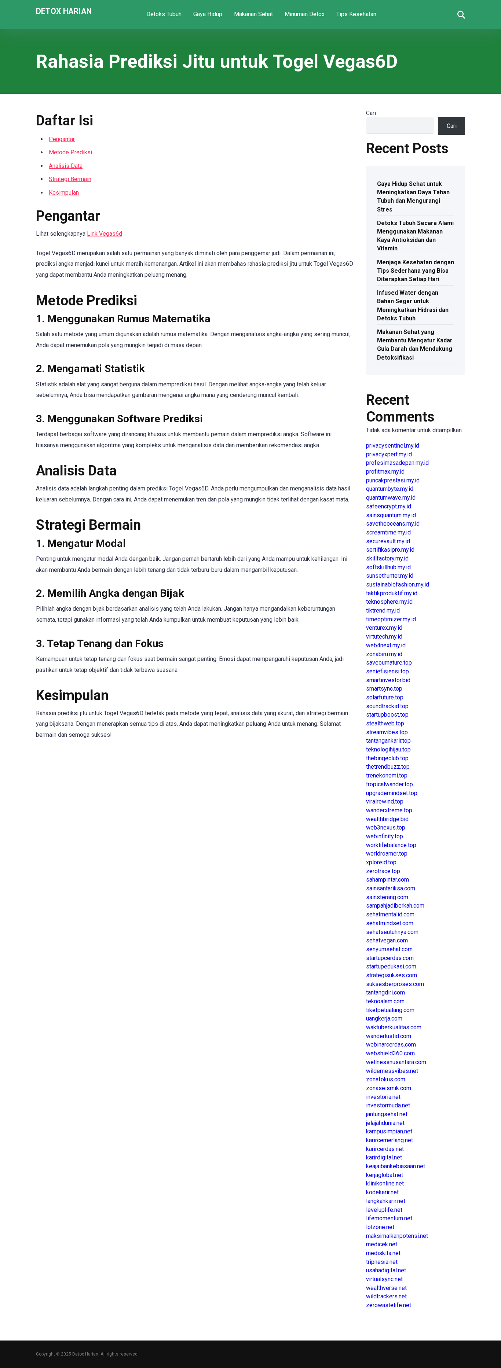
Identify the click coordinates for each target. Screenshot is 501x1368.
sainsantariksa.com (390, 888)
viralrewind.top (384, 801)
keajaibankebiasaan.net (395, 1166)
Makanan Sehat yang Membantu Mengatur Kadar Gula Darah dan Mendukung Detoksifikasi (415, 344)
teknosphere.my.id (389, 601)
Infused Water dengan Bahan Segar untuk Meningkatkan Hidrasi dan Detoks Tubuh (413, 305)
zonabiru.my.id (384, 654)
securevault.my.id (388, 541)
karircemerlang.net (389, 1140)
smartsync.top (384, 688)
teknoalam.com (385, 1001)
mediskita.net (383, 1253)
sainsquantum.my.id (391, 515)
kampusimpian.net (389, 1131)
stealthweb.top (385, 723)
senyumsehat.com (389, 949)
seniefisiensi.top (387, 671)
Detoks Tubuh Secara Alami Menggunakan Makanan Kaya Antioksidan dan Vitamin (415, 236)
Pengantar (62, 139)
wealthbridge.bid (387, 819)
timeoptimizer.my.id (391, 619)
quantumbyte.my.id (389, 488)
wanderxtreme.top (389, 810)
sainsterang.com (387, 897)
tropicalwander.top (389, 784)
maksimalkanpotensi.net (397, 1235)
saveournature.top (389, 662)
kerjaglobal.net (384, 1175)
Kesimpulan (64, 192)
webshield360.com (390, 1053)
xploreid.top (381, 862)
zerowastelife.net (388, 1305)
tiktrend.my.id (383, 610)
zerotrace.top (383, 871)
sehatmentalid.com (390, 914)
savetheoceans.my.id (393, 523)
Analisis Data (66, 165)
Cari (371, 113)
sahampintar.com (387, 879)
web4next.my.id (386, 645)
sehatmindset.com (389, 923)
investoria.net (383, 1096)
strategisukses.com (391, 975)
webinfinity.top (384, 836)
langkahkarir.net (385, 1201)
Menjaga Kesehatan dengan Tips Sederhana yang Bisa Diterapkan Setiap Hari (415, 271)
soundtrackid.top (387, 706)
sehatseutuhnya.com (392, 931)
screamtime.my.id (388, 532)
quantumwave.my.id (391, 497)
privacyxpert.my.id (389, 454)
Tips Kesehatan (356, 14)
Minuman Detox (305, 14)
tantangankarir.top (388, 740)
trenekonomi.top (386, 775)
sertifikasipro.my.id (390, 549)
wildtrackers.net (386, 1296)
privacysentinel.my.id (392, 445)
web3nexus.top (385, 827)
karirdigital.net (384, 1157)
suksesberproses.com (395, 984)
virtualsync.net (384, 1279)
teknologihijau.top (388, 749)
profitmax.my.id (385, 471)
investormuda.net (388, 1105)
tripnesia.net (382, 1261)
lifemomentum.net (389, 1218)
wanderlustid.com (388, 1036)
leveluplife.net (384, 1209)
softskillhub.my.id (388, 567)
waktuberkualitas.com (393, 1027)
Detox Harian (64, 11)
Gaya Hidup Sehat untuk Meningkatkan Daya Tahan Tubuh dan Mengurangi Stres (413, 196)
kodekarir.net (382, 1192)
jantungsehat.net (386, 1114)
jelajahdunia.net (385, 1122)
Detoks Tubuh (164, 14)
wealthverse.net (386, 1287)
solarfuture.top (384, 697)
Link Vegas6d (104, 233)
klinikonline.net (385, 1183)
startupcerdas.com (390, 958)
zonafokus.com (385, 1079)
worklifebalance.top (391, 845)
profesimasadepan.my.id (397, 462)
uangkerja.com (384, 1018)
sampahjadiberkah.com (395, 905)
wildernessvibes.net (392, 1070)
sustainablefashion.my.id (397, 584)
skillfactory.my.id (387, 558)
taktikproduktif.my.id (391, 593)
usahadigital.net (386, 1270)
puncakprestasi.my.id (393, 480)
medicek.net (381, 1244)
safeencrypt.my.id (388, 506)
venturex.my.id (384, 627)
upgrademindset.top (391, 793)
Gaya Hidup (207, 14)
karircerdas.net (385, 1148)
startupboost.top (387, 714)
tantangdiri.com (385, 992)
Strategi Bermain (70, 179)
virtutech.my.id (384, 636)
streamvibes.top (387, 732)
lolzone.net (380, 1227)
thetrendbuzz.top (388, 766)
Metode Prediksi (70, 152)
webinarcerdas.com (391, 1044)
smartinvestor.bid (388, 680)
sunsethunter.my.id (389, 575)
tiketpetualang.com (390, 1010)
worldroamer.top (386, 853)
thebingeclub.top (387, 758)
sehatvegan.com (387, 940)
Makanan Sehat (253, 14)
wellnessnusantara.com (396, 1062)
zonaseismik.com (388, 1088)
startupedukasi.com (391, 966)
